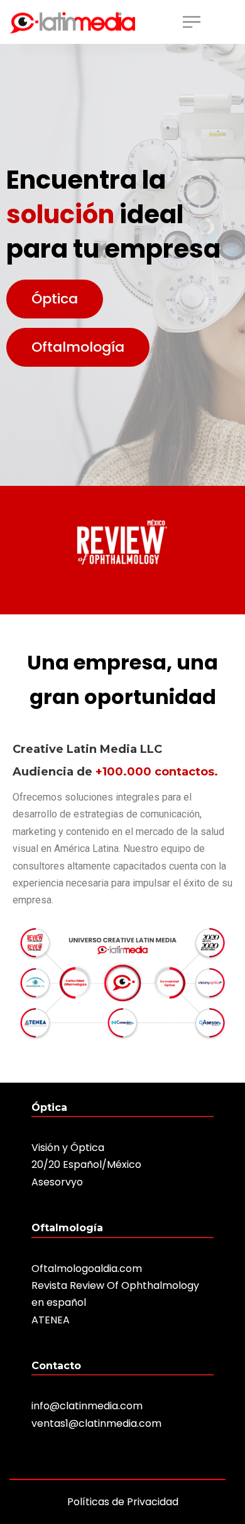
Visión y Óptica (67, 1147)
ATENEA (50, 1320)
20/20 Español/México (86, 1164)
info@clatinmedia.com (87, 1406)
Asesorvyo (57, 1182)
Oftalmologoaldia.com (86, 1268)
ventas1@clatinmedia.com (96, 1423)
